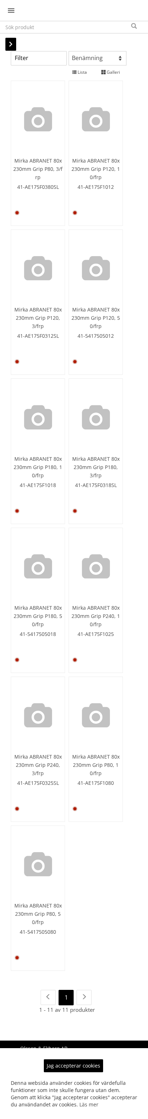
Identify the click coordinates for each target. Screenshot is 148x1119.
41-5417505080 (38, 931)
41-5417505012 (96, 335)
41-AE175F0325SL (38, 782)
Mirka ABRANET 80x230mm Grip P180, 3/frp (96, 467)
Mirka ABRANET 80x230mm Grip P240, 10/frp (95, 616)
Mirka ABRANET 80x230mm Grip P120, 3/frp (38, 317)
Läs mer (88, 1104)
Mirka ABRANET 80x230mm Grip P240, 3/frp (38, 765)
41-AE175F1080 (96, 782)
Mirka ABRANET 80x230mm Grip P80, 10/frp (96, 765)
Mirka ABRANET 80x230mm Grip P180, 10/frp (38, 467)
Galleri (113, 72)
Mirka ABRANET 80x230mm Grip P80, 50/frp (38, 913)
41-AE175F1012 (96, 186)
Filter (21, 58)
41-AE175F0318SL (96, 485)
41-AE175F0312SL (38, 335)
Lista (82, 72)
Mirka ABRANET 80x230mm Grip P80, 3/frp (38, 169)
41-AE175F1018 (38, 485)
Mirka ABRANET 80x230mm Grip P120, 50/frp (95, 317)
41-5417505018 (38, 634)
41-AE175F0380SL (38, 186)
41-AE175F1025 (96, 634)
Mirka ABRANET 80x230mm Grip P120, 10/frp (95, 169)
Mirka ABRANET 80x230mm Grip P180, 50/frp (38, 616)
